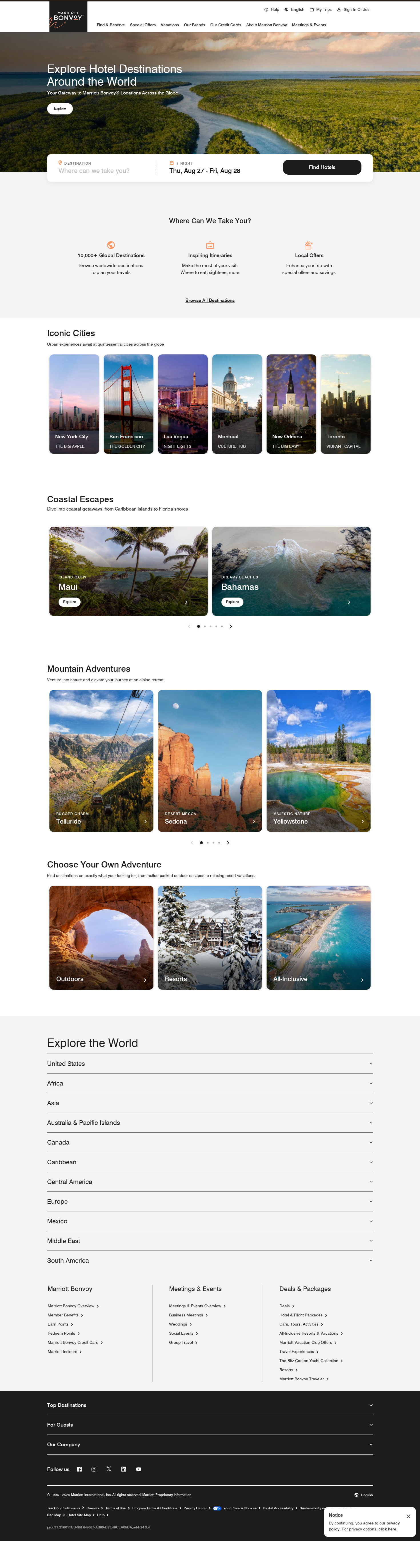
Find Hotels (322, 167)
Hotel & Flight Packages (301, 1315)
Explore (60, 108)
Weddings (178, 1324)
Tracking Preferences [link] (63, 1508)
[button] (294, 9)
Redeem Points (61, 1333)
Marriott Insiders (62, 1351)
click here (387, 1529)
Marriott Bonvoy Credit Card (73, 1342)
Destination (108, 163)
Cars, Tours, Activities (299, 1324)
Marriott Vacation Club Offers (305, 1342)
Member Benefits (63, 1315)
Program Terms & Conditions (154, 1508)
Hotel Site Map (79, 1515)
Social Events (181, 1333)
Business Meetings (186, 1315)
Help (101, 1515)
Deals (284, 1306)
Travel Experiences (296, 1351)
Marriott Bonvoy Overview (71, 1306)
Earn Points (58, 1324)
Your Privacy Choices (239, 1508)
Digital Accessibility (278, 1508)
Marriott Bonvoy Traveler (301, 1379)
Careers (93, 1508)
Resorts (286, 1369)
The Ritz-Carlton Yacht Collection (308, 1360)
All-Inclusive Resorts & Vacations (308, 1333)
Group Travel (181, 1342)
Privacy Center (195, 1508)
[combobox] (106, 170)
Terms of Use (115, 1508)
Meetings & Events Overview (195, 1306)
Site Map (54, 1515)
